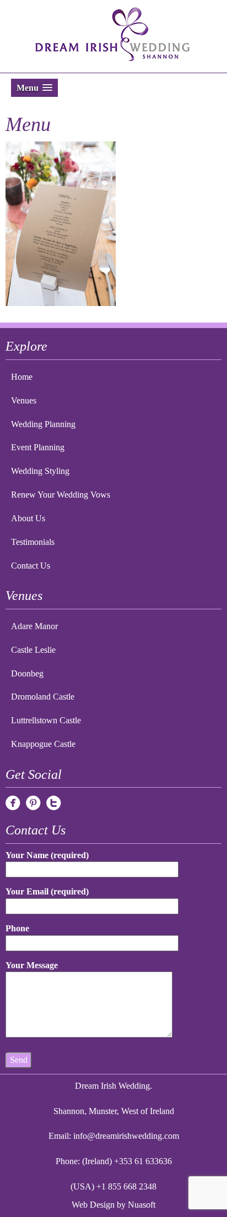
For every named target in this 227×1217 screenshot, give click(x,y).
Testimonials (33, 542)
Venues (23, 400)
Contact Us (30, 565)
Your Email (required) (47, 891)
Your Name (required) (47, 855)
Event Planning (37, 447)
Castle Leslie (33, 649)
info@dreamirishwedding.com (126, 1135)
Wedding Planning (43, 424)
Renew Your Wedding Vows (60, 494)
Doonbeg (27, 673)
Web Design (93, 1204)
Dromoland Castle (42, 696)
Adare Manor (34, 626)
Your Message (32, 965)
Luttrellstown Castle (46, 720)
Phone (17, 928)
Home (22, 376)
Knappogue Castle (43, 744)
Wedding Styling (40, 471)
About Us (28, 518)
